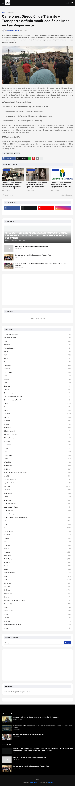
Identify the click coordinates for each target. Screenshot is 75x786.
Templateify (33, 782)
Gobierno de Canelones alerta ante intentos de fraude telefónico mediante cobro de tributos (61, 185)
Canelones (10, 12)
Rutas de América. (37, 572)
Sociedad (17, 153)
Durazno (37, 417)
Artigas (37, 351)
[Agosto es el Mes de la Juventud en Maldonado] (7, 737)
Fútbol (37, 458)
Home (37, 779)
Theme (50, 782)
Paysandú (37, 538)
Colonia (37, 389)
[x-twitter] (29, 208)
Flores (37, 448)
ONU (37, 528)
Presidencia (37, 555)
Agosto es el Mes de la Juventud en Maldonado (28, 734)
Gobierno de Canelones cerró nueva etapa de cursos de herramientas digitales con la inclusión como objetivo (12, 185)
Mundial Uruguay (37, 514)
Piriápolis (37, 545)
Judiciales (37, 469)
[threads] (12, 211)
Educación (37, 427)
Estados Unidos (37, 438)
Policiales (37, 552)
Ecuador (37, 424)
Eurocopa (37, 441)
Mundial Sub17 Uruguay (37, 507)
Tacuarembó (37, 604)
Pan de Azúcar (37, 531)
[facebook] (12, 208)
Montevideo (37, 500)
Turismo (37, 614)
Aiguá (37, 341)
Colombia (37, 386)
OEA (37, 524)
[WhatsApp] (29, 158)
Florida (37, 452)
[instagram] (63, 208)
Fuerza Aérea (37, 455)
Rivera (37, 566)
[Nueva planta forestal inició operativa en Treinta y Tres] (8, 257)
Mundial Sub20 (37, 510)
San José (37, 586)
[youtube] (46, 208)
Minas (37, 496)
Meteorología (37, 493)
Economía (37, 420)
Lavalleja (37, 476)
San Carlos (37, 583)
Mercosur (37, 490)
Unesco (37, 617)
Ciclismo (37, 379)
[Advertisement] (37, 289)
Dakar (37, 407)
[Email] (37, 158)
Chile (37, 376)
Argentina (37, 344)
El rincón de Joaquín (37, 434)
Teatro (37, 607)
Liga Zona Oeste (37, 483)
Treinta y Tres (37, 611)
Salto (37, 576)
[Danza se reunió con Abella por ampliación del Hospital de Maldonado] (7, 719)
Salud (37, 579)
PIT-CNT (37, 548)
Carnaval (37, 369)
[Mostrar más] (41, 158)
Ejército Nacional (37, 431)
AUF (37, 355)
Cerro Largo (37, 372)
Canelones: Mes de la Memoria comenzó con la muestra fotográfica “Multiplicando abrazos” (36, 185)
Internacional (37, 465)
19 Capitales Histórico (37, 334)
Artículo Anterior (8, 195)
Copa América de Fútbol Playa (37, 396)
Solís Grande (37, 593)
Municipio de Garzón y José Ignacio (37, 517)
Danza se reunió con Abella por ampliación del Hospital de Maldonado (36, 717)
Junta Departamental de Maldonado (37, 472)
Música (37, 521)
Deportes (37, 414)
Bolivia (37, 358)
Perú (37, 541)
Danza (37, 410)
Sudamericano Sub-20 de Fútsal (37, 600)
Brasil (37, 362)
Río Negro (37, 562)
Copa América (37, 393)
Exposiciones (37, 445)
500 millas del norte (37, 337)
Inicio (3, 12)
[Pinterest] (33, 158)
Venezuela (37, 621)
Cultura (37, 403)
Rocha (37, 569)
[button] (2, 3)
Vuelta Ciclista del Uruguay (37, 624)
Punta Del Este (37, 559)
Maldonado (37, 486)
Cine (37, 382)
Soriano (37, 597)
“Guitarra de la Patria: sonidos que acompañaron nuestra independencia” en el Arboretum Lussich (43, 726)
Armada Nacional (37, 348)
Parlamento (37, 535)
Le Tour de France (37, 479)
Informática (37, 462)
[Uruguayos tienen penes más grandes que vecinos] (8, 248)
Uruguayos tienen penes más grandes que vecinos (31, 246)
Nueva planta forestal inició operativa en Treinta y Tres (33, 255)
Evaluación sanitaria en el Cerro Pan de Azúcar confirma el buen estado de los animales (41, 264)
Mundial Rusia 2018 (37, 503)
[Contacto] (29, 211)
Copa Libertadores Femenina (37, 400)
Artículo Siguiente (66, 195)
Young (37, 628)
